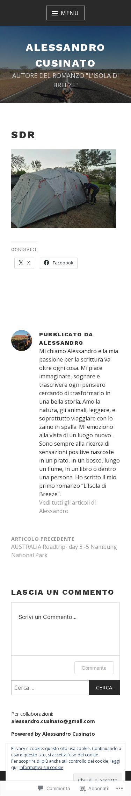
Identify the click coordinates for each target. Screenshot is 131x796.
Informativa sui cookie (41, 767)
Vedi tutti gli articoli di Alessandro (67, 507)
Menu (70, 13)
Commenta (94, 668)
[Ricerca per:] (65, 687)
